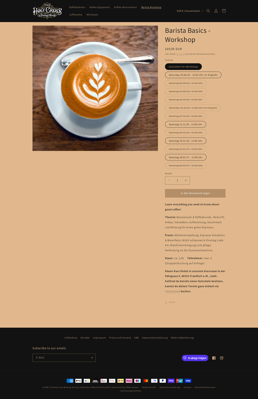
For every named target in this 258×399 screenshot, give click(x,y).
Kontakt (85, 337)
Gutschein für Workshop (183, 66)
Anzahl (168, 173)
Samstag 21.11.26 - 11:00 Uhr (185, 124)
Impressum (99, 337)
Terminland (172, 291)
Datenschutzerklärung (155, 337)
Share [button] (172, 302)
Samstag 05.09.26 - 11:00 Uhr (188, 83)
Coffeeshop (70, 337)
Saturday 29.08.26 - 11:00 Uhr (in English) (193, 74)
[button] (208, 11)
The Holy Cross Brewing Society (64, 387)
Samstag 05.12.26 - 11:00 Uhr (188, 133)
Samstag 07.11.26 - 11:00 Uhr (187, 116)
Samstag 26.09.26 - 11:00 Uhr (188, 92)
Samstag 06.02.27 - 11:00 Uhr (188, 166)
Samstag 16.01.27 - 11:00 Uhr (187, 149)
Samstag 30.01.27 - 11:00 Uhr (186, 157)
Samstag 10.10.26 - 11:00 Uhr (187, 100)
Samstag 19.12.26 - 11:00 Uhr (186, 140)
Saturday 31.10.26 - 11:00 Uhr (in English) (195, 108)
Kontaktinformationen (205, 387)
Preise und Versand (120, 337)
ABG (136, 337)
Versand (180, 54)
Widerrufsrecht (149, 387)
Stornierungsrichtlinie (130, 391)
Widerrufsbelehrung (182, 337)
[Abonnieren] (91, 358)
